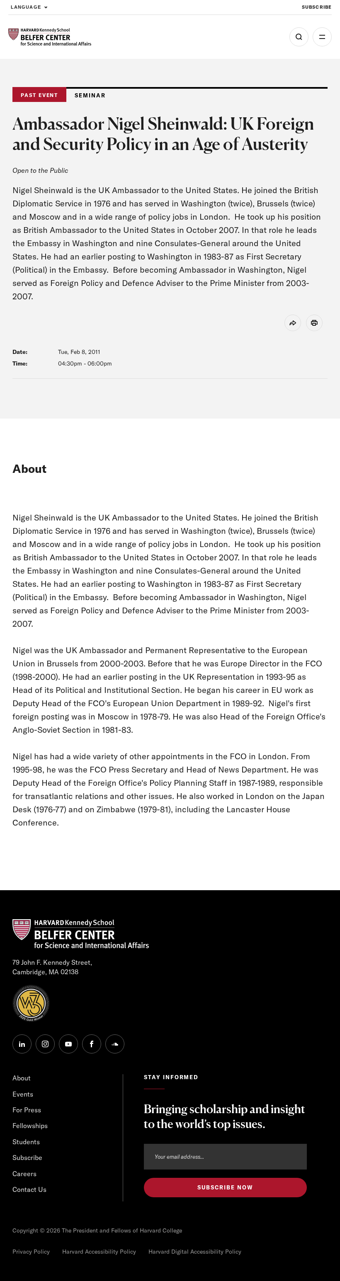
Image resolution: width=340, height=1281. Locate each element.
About (21, 1078)
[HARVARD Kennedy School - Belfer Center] (49, 37)
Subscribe (317, 7)
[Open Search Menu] (298, 36)
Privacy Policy (31, 1251)
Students (26, 1142)
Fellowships (30, 1125)
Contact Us (29, 1189)
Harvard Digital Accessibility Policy (194, 1251)
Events (22, 1094)
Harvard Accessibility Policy (99, 1251)
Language (26, 7)
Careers (24, 1174)
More (322, 36)
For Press (26, 1110)
